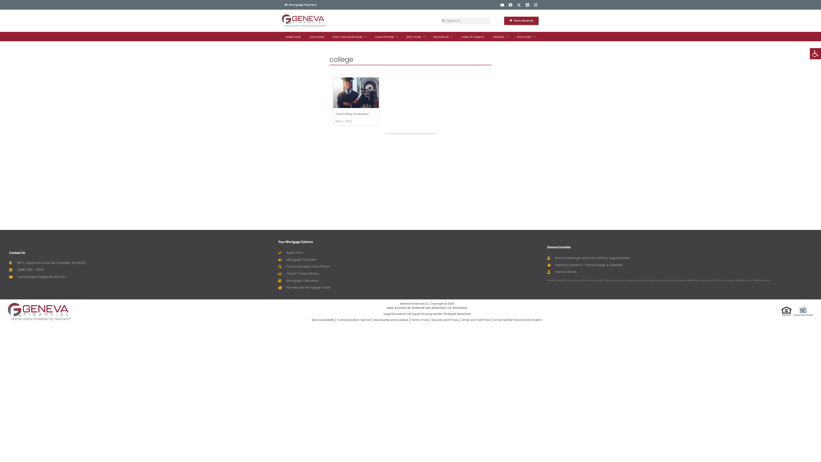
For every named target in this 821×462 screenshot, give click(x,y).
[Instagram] (535, 4)
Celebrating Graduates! (352, 114)
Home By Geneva (472, 37)
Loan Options (384, 37)
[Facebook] (510, 4)
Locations (316, 37)
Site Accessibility (323, 320)
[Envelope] (502, 4)
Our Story (524, 37)
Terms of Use (420, 320)
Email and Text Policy (476, 320)
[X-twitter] (519, 4)
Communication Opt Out (354, 320)
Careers (499, 37)
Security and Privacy (446, 320)
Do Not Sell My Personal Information (517, 320)
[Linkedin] (527, 4)
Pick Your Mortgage (348, 37)
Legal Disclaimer (395, 314)
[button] (815, 53)
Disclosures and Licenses (391, 320)
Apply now (413, 37)
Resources (441, 37)
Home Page (293, 37)
